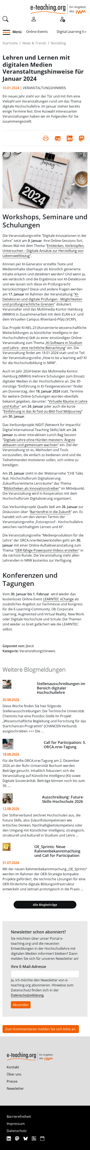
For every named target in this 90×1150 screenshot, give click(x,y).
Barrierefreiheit (19, 1116)
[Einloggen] (34, 18)
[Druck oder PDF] (46, 138)
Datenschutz (17, 1130)
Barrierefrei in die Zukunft (50, 512)
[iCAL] (42, 1138)
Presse (12, 1081)
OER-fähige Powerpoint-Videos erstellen (46, 550)
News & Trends (34, 43)
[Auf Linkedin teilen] (70, 138)
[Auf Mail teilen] (58, 138)
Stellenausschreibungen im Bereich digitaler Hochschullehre (61, 688)
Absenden (21, 1004)
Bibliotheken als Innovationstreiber (31, 488)
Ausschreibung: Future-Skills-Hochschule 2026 (63, 799)
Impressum (16, 1123)
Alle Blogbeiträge (45, 905)
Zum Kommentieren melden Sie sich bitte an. (40, 1029)
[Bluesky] (26, 1138)
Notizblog (58, 43)
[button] (8, 32)
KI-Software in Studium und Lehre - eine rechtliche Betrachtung (42, 345)
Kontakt (13, 1067)
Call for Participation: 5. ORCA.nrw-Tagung (65, 744)
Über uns (14, 1074)
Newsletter (15, 1088)
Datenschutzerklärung (27, 995)
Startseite (10, 43)
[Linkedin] (9, 1138)
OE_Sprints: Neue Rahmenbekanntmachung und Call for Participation (57, 851)
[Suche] (5, 18)
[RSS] (34, 1138)
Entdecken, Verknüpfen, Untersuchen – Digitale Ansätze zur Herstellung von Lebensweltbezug (43, 250)
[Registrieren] (62, 18)
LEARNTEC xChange (58, 599)
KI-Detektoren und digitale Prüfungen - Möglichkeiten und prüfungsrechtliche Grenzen (42, 299)
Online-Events (37, 31)
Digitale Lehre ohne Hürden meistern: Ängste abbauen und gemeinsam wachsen (39, 442)
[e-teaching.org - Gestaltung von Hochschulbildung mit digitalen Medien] (58, 7)
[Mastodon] (17, 1138)
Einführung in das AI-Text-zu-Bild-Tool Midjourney (42, 411)
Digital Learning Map (73, 31)
